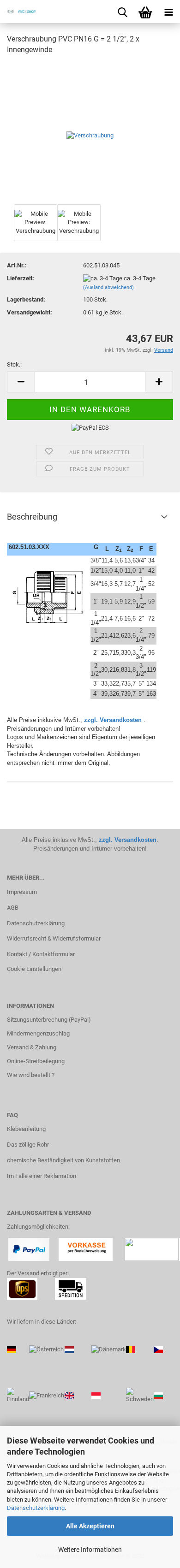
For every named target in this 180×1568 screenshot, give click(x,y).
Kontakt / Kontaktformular (41, 954)
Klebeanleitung (26, 1128)
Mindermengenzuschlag (38, 1033)
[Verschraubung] (90, 132)
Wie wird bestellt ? (30, 1074)
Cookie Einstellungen (34, 968)
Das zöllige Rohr (28, 1144)
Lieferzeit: (20, 278)
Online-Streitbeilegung (36, 1061)
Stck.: (14, 364)
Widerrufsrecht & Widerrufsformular (54, 938)
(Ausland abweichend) (108, 287)
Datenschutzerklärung (36, 1507)
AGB (12, 907)
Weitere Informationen (90, 1549)
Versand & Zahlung (31, 1047)
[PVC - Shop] (18, 11)
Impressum (22, 891)
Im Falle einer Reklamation (41, 1175)
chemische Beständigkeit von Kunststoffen (63, 1160)
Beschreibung (32, 516)
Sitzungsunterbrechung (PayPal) (49, 1019)
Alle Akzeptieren (90, 1526)
